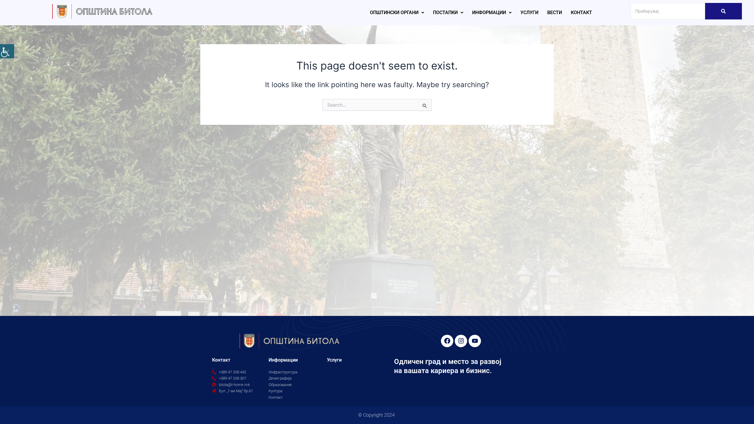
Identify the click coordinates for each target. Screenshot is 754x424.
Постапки (445, 12)
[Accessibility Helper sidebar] (7, 51)
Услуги (529, 12)
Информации (489, 12)
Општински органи (394, 12)
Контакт (581, 12)
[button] (397, 12)
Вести (554, 12)
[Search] (723, 11)
